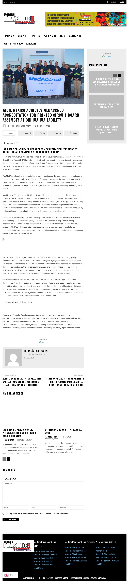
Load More (38, 568)
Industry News (16, 43)
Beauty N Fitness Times (106, 557)
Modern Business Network (45, 555)
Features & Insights (53, 437)
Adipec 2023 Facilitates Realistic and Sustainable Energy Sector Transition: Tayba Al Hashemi (22, 381)
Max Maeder (68, 437)
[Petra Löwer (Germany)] (5, 126)
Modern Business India (44, 551)
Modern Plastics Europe (75, 557)
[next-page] (8, 459)
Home (5, 43)
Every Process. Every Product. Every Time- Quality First (106, 129)
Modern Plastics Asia (73, 554)
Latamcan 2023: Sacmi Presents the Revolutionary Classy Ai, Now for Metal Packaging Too (65, 381)
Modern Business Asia (43, 564)
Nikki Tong (19, 440)
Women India (101, 551)
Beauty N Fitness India (105, 554)
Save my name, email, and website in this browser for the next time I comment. (37, 514)
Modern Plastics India (74, 547)
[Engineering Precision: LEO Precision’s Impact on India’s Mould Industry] (22, 413)
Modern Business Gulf (43, 558)
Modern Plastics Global (74, 551)
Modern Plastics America (75, 561)
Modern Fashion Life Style (107, 561)
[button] (112, 2)
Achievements (32, 43)
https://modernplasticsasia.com (34, 354)
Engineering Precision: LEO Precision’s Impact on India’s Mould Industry (19, 433)
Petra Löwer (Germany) (19, 126)
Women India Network (105, 547)
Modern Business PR (43, 561)
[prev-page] (4, 459)
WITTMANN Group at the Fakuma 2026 (63, 431)
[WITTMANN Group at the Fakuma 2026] (64, 413)
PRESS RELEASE (8, 440)
